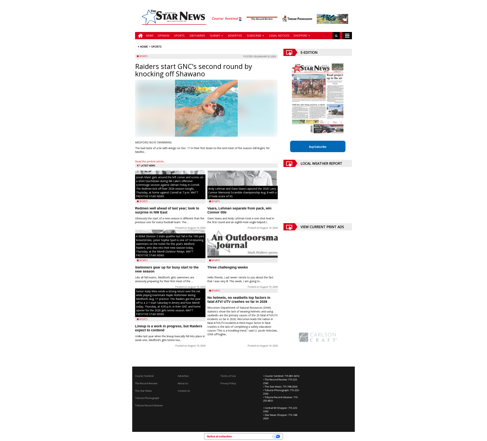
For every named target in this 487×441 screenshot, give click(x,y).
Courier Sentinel (144, 376)
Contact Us (184, 390)
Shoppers (301, 35)
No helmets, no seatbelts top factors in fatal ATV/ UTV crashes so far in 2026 (238, 300)
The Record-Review (146, 383)
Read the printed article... (150, 161)
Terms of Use (228, 376)
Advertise (234, 35)
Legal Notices (278, 35)
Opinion (163, 35)
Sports (179, 35)
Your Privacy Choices (253, 436)
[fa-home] (139, 35)
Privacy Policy (228, 383)
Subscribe (254, 35)
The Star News (143, 390)
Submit (215, 35)
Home (144, 46)
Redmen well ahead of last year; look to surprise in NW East (167, 210)
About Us (183, 383)
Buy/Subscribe (317, 147)
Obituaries (197, 35)
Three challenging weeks (227, 267)
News (150, 35)
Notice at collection (219, 436)
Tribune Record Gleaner (149, 405)
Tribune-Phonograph (147, 398)
